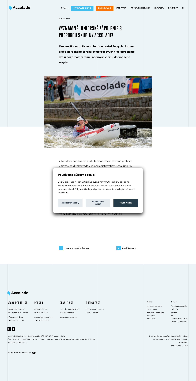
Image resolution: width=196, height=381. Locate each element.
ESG (172, 315)
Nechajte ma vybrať (98, 203)
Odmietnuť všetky (70, 203)
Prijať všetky (126, 203)
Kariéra (174, 312)
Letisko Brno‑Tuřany (180, 319)
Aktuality (159, 8)
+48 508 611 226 (41, 320)
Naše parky (121, 8)
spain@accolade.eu (68, 317)
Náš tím (174, 309)
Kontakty (173, 8)
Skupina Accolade (179, 306)
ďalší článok (129, 248)
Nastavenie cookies (180, 346)
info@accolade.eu (15, 317)
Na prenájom (104, 8)
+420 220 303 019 (15, 320)
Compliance (183, 342)
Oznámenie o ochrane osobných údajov (171, 339)
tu (67, 193)
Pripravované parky (140, 8)
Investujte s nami (82, 8)
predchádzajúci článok (77, 248)
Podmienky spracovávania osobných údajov (169, 336)
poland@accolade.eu (43, 317)
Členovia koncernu (179, 322)
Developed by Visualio (19, 353)
